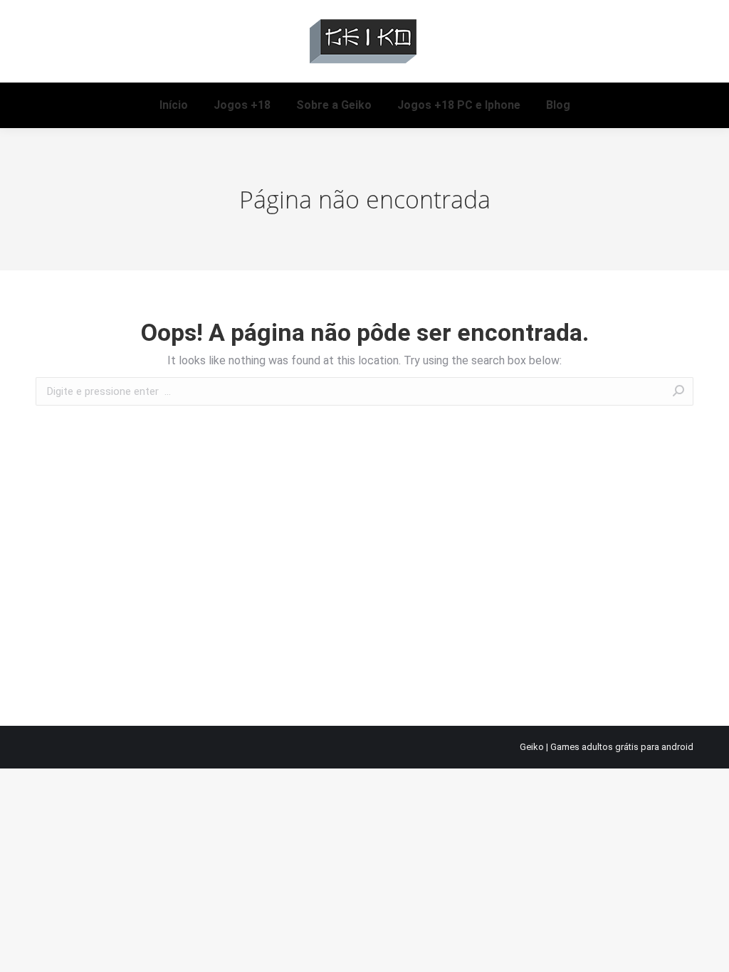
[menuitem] (174, 105)
